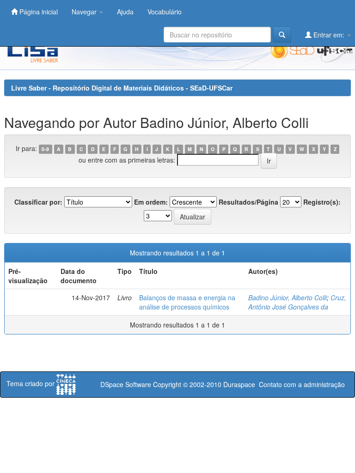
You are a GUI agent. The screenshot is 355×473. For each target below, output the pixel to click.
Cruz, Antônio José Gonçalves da (297, 302)
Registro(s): (322, 201)
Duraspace (239, 384)
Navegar (85, 11)
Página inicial (38, 11)
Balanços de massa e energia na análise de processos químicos (187, 302)
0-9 (45, 149)
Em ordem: (151, 201)
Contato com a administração (302, 384)
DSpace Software (125, 384)
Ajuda (125, 11)
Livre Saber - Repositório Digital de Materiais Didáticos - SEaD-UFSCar (122, 87)
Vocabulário (164, 11)
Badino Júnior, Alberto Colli (287, 297)
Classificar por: (38, 201)
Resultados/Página (248, 201)
